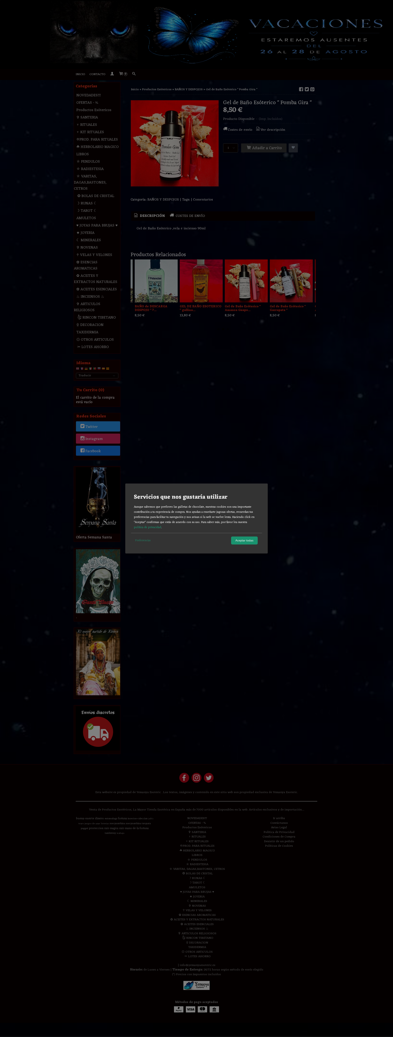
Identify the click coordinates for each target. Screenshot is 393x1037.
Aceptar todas (244, 540)
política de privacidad (147, 527)
